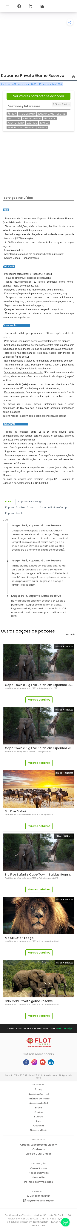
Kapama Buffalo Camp (53, 507)
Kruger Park (27, 114)
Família (44, 123)
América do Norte (39, 1098)
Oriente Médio (38, 1130)
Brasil (38, 1107)
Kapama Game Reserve (52, 114)
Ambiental (50, 118)
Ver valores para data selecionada (38, 96)
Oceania (38, 1125)
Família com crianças (21, 127)
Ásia (38, 1121)
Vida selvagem (32, 118)
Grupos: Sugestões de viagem (38, 1144)
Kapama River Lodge (30, 501)
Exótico (32, 123)
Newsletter (38, 1177)
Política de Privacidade (38, 1182)
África (12, 114)
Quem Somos (38, 1168)
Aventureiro (16, 123)
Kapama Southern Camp (19, 507)
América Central (38, 1094)
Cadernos (38, 1149)
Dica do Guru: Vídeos (38, 1153)
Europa (38, 1116)
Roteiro (9, 501)
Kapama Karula (14, 513)
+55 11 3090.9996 (40, 1196)
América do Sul (38, 1103)
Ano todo (14, 118)
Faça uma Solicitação (40, 1200)
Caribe (38, 1112)
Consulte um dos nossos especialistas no (37, 1028)
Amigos (42, 127)
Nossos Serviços (39, 1173)
